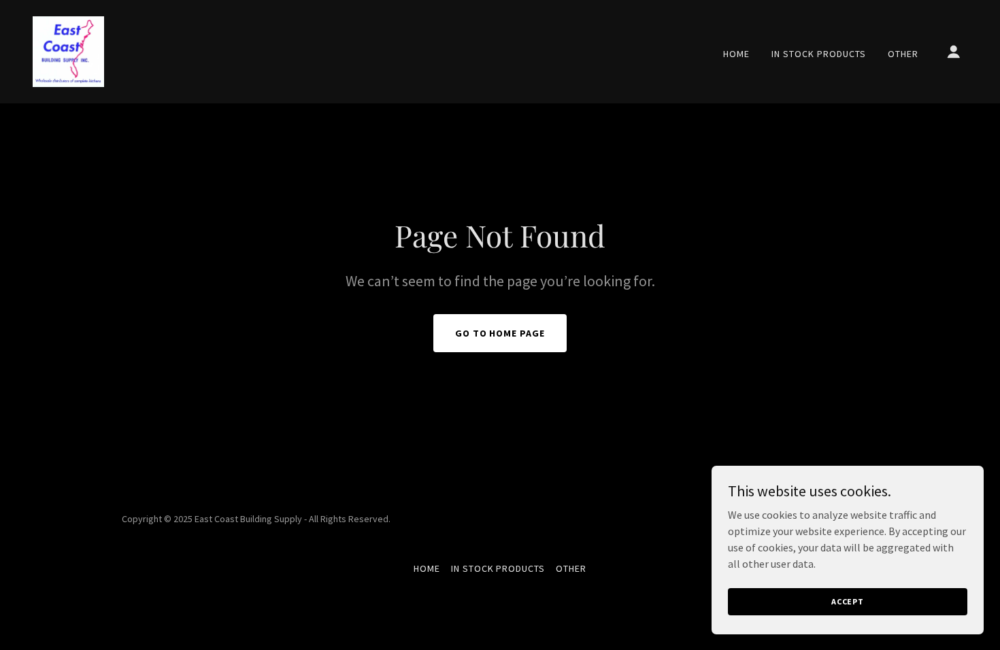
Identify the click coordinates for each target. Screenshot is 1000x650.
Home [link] (736, 54)
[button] (953, 51)
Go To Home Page (500, 333)
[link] (68, 50)
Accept (847, 601)
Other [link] (903, 54)
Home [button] (427, 568)
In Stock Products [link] (818, 54)
